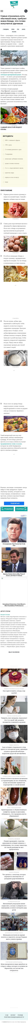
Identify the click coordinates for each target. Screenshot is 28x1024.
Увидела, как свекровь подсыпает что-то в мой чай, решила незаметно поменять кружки (14, 720)
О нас (6, 1015)
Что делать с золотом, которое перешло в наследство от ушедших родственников (14, 876)
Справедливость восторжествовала (14, 776)
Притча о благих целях (14, 716)
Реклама (20, 1015)
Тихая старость (14, 745)
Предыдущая (8, 509)
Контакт (13, 1015)
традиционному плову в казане (11, 444)
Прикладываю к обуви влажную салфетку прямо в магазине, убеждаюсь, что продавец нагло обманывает (14, 813)
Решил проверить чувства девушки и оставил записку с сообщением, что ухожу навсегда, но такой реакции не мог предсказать (14, 845)
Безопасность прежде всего (14, 933)
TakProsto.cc (6, 1022)
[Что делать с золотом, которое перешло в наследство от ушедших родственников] (14, 862)
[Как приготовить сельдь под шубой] (14, 678)
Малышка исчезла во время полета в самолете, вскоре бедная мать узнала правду (14, 937)
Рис (18, 29)
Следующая (20, 509)
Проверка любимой (14, 839)
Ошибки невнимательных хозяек (14, 689)
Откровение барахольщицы (14, 962)
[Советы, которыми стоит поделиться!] (14, 4)
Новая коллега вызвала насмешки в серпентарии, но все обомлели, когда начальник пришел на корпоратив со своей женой (14, 781)
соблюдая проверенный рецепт (11, 74)
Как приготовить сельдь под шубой (14, 692)
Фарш (23, 29)
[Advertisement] (14, 301)
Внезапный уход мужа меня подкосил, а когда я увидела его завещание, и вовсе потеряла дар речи (14, 907)
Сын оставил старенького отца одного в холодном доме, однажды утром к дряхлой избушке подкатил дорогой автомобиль (14, 750)
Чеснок (14, 31)
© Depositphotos (14, 125)
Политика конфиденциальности (14, 1017)
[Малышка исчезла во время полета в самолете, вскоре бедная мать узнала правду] (14, 922)
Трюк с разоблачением (14, 807)
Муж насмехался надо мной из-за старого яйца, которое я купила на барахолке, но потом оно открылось (14, 967)
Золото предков (14, 872)
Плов (12, 29)
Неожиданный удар (14, 901)
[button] (1, 49)
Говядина (6, 29)
